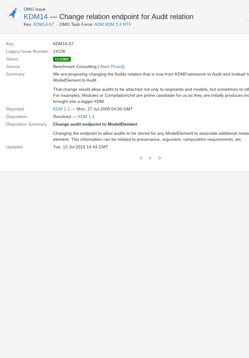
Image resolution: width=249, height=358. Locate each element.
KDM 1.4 (86, 116)
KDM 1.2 (61, 108)
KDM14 (36, 16)
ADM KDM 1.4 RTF (112, 24)
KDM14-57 (43, 24)
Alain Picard (111, 66)
